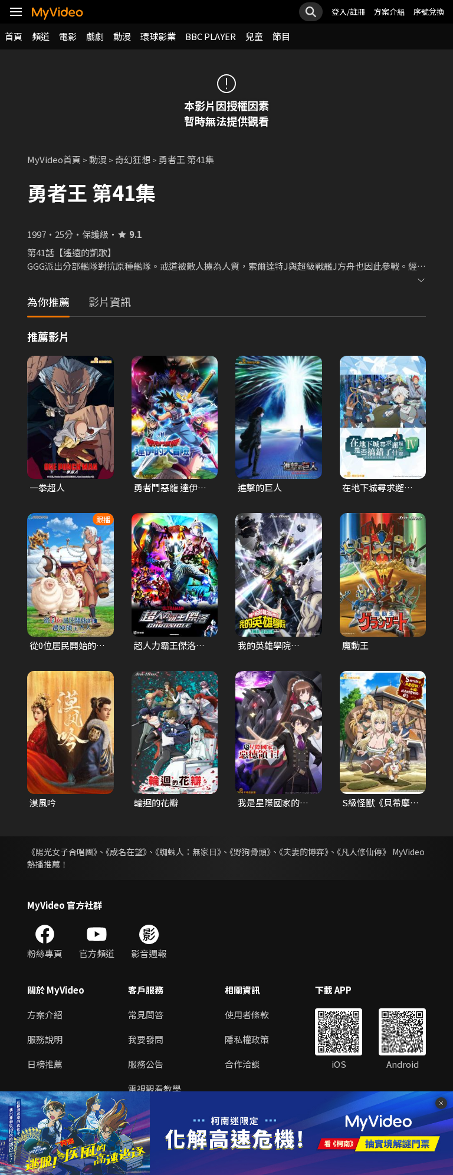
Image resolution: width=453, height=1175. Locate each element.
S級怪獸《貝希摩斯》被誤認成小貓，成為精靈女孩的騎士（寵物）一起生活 (377, 802)
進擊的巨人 (260, 487)
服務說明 (45, 1039)
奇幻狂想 (132, 159)
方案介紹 (389, 11)
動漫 (122, 36)
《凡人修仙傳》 (363, 852)
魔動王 (355, 645)
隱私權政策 (247, 1039)
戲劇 (95, 36)
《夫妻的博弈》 (304, 852)
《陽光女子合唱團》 (62, 852)
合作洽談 (242, 1064)
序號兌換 (428, 11)
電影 (68, 36)
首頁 (13, 36)
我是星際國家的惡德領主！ (273, 802)
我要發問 (145, 1039)
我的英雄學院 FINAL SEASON (269, 645)
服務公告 (145, 1064)
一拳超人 (47, 487)
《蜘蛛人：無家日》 (188, 852)
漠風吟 (42, 802)
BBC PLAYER (210, 36)
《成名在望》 (126, 852)
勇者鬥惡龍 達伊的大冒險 (170, 487)
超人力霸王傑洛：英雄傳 (169, 645)
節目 (281, 36)
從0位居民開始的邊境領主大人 (67, 645)
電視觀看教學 (154, 1089)
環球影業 (158, 36)
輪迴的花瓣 (156, 802)
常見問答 (145, 1014)
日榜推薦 (45, 1064)
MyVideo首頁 (54, 159)
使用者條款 (247, 1014)
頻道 (41, 36)
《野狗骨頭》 (250, 852)
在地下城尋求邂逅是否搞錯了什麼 (377, 487)
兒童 (254, 36)
